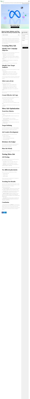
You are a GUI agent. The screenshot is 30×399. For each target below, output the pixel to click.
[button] (2, 212)
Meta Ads (12, 204)
